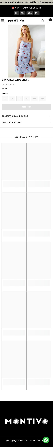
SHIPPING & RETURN (11, 122)
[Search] (42, 20)
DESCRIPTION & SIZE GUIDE (15, 116)
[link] (14, 182)
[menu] (2, 20)
